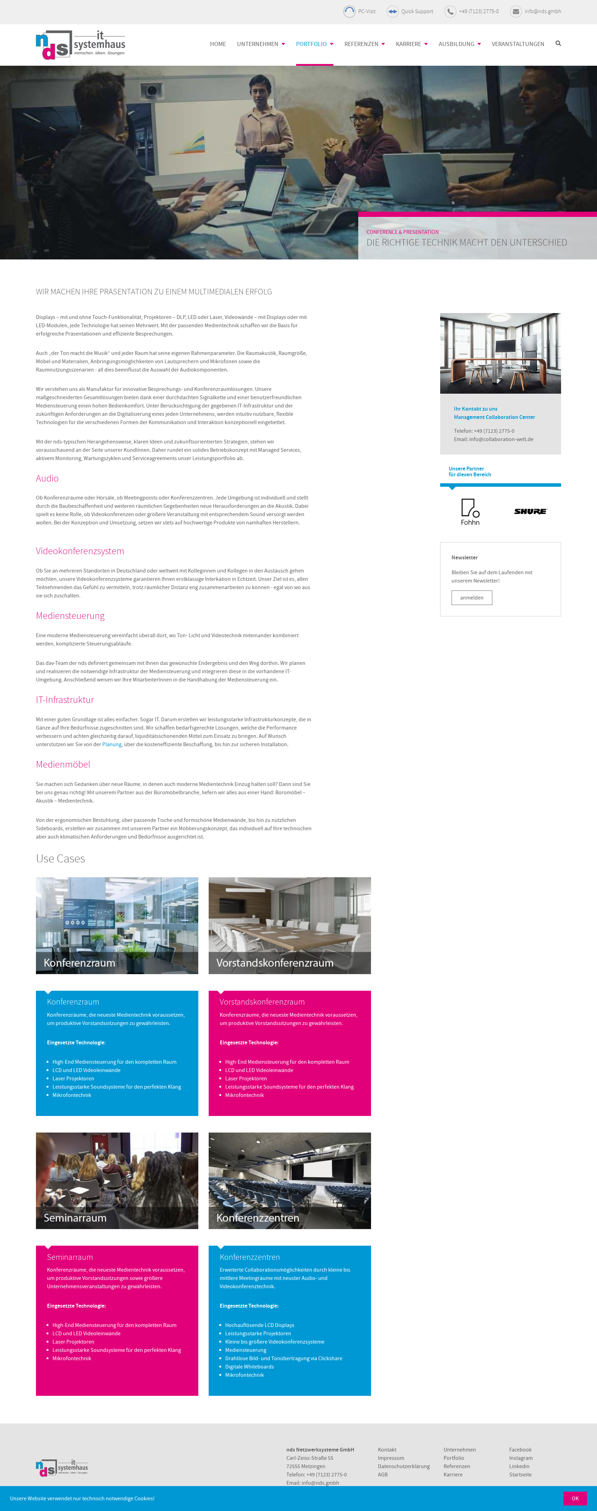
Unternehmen (460, 1449)
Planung (112, 744)
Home (218, 44)
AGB (383, 1474)
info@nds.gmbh (543, 11)
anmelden (472, 597)
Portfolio (454, 1458)
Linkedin (519, 1466)
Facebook (520, 1449)
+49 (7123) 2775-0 (479, 11)
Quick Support (417, 11)
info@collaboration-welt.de (501, 439)
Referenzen (457, 1466)
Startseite (520, 1474)
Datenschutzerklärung (404, 1466)
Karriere (453, 1474)
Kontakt (387, 1449)
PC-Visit (367, 11)
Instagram (521, 1458)
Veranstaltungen (518, 44)
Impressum (391, 1458)
